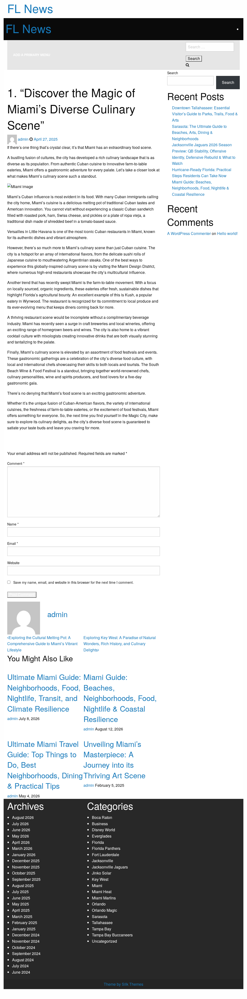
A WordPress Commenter (189, 233)
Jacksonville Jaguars (110, 867)
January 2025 (23, 929)
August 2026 (23, 817)
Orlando (99, 904)
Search (172, 72)
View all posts (59, 624)
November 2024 (26, 941)
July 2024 (20, 966)
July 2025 (20, 891)
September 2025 (26, 879)
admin (23, 139)
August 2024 (23, 960)
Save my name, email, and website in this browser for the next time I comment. (73, 582)
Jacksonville (102, 860)
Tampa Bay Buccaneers (112, 935)
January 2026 (23, 854)
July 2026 (20, 823)
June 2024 (21, 972)
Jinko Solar (101, 873)
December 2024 (26, 935)
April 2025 (21, 910)
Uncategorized (104, 941)
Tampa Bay (101, 929)
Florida (98, 842)
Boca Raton (102, 817)
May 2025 (20, 904)
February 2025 (24, 922)
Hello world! (227, 233)
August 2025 (23, 885)
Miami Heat (101, 891)
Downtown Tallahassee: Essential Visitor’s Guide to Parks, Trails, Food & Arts (205, 114)
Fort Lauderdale (105, 854)
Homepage (14, 72)
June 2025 (21, 898)
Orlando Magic (104, 910)
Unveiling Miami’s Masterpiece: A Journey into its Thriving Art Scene (114, 759)
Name (13, 524)
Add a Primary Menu (31, 55)
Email (12, 543)
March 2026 (22, 848)
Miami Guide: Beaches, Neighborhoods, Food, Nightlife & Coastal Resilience (120, 697)
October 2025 (23, 873)
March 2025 (22, 916)
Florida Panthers (106, 848)
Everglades (101, 836)
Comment (15, 463)
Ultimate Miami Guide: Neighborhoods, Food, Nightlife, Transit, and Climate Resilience (44, 692)
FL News (28, 28)
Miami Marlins (104, 898)
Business (100, 823)
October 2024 (23, 947)
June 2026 (21, 829)
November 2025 (26, 867)
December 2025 (26, 860)
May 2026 (20, 836)
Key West (100, 879)
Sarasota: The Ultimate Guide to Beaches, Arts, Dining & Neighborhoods (199, 132)
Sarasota (99, 916)
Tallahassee (102, 922)
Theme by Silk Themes (123, 984)
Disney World (103, 829)
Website (13, 562)
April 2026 (21, 842)
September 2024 (26, 953)
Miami (32, 72)
